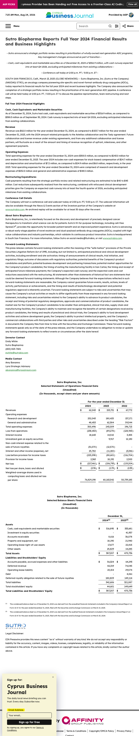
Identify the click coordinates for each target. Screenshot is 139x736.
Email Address (15, 710)
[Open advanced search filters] (116, 26)
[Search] (110, 26)
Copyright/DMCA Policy (101, 731)
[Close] (53, 677)
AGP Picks (9, 4)
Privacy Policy (124, 731)
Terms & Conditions (76, 731)
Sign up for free (29, 722)
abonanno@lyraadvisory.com (20, 370)
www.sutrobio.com (14, 209)
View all (132, 4)
